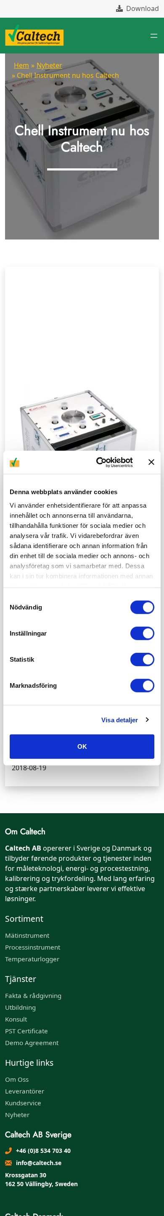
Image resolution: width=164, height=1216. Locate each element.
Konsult (16, 1019)
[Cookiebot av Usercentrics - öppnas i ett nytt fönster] (99, 462)
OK (82, 746)
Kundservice (23, 1103)
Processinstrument (32, 947)
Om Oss (17, 1079)
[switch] (142, 633)
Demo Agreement (31, 1042)
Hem (21, 65)
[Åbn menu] (154, 36)
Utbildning (20, 1007)
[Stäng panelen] (151, 462)
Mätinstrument (27, 935)
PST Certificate (26, 1031)
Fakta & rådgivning (33, 995)
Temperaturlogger (32, 959)
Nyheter (49, 65)
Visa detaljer (119, 719)
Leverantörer (24, 1091)
